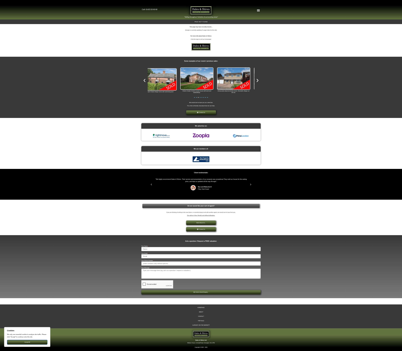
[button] (258, 10)
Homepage (201, 307)
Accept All (27, 342)
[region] (27, 337)
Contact (201, 316)
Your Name (144, 246)
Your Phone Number (147, 260)
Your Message (145, 268)
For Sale (201, 320)
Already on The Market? (201, 325)
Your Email (144, 253)
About (201, 312)
